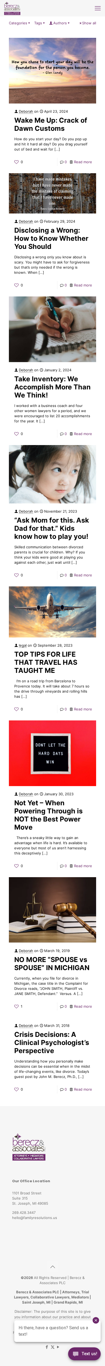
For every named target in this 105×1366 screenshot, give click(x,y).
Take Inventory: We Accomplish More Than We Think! (52, 387)
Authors (60, 23)
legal (23, 645)
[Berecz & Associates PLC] (12, 8)
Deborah (26, 111)
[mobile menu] (97, 8)
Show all (89, 23)
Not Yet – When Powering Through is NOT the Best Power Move (48, 815)
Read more (83, 162)
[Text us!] (84, 1355)
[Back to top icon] (52, 1267)
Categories (18, 23)
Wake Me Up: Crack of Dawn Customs (50, 124)
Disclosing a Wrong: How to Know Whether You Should (51, 238)
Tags (38, 23)
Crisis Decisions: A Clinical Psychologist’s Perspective (51, 1042)
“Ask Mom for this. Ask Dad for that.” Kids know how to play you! (51, 528)
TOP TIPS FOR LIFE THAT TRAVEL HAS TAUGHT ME (45, 662)
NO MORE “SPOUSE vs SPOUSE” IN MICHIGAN (51, 964)
